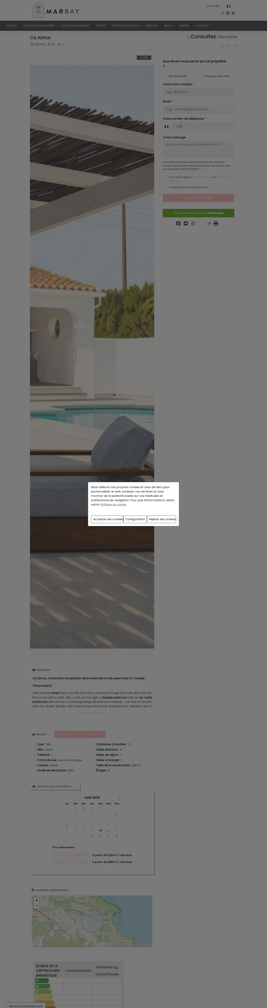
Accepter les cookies (108, 519)
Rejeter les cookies (162, 519)
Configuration (135, 519)
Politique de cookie (113, 504)
